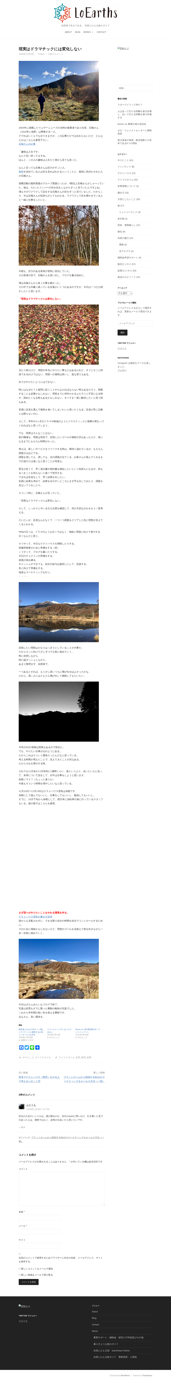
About (68, 32)
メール (23, 1225)
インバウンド (124, 166)
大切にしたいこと (127, 199)
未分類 (121, 218)
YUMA (41, 54)
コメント (23, 1168)
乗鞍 (121, 244)
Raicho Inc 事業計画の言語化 (132, 124)
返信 (23, 1127)
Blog (77, 32)
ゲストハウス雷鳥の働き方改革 (35, 916)
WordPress (125, 1375)
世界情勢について (127, 186)
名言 (78, 1057)
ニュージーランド (128, 212)
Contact (101, 32)
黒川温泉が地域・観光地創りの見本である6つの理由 (135, 142)
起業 (89, 1057)
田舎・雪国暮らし (127, 225)
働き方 (121, 192)
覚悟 (21, 171)
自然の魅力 (123, 238)
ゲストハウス (124, 173)
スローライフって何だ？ (130, 104)
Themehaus (147, 1375)
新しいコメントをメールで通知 (37, 1268)
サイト (22, 1239)
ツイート (122, 348)
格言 (83, 1057)
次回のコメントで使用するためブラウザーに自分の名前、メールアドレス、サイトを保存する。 (61, 1259)
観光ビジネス (124, 264)
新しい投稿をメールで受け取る (37, 1274)
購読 (123, 332)
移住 (120, 231)
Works (87, 32)
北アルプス (125, 251)
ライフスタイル (43, 1057)
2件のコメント (55, 54)
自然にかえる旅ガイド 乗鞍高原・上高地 (115, 1357)
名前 (22, 1211)
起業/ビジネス (125, 270)
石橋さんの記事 (27, 144)
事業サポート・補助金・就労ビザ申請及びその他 (118, 1337)
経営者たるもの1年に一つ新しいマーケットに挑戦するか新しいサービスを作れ (31, 1032)
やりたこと (28, 1057)
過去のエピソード (127, 277)
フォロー (122, 370)
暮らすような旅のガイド (106, 1344)
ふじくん (31, 1105)
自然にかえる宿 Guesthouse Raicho (112, 1350)
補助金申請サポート (128, 257)
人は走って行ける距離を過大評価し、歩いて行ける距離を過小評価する (135, 114)
